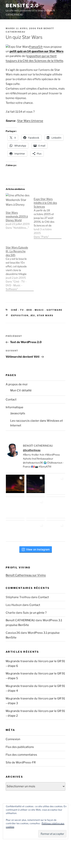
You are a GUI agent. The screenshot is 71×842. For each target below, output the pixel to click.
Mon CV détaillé (21, 390)
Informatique (14, 407)
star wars (45, 315)
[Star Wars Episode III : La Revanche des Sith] (20, 266)
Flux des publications (20, 747)
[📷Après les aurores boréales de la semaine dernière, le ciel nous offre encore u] (56, 531)
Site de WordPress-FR (21, 762)
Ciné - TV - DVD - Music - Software (36, 310)
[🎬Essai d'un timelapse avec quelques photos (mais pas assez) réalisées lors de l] (15, 484)
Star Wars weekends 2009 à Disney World (17, 216)
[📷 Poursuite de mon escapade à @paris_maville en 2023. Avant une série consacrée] (15, 507)
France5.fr (36, 46)
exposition (20, 315)
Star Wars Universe (30, 121)
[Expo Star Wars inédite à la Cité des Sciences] (48, 216)
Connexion (13, 739)
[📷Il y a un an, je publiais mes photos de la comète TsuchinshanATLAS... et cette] (56, 484)
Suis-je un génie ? (35, 612)
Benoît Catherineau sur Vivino (26, 575)
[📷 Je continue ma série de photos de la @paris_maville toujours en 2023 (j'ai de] (56, 507)
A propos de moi (16, 384)
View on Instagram (38, 549)
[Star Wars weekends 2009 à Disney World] (18, 200)
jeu (32, 315)
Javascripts (17, 413)
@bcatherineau (32, 450)
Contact (11, 399)
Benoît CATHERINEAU (20, 620)
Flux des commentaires (21, 754)
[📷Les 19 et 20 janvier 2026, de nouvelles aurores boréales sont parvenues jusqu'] (35, 484)
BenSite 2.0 (22, 5)
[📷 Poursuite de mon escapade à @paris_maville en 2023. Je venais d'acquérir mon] (35, 507)
